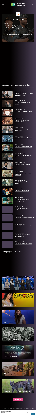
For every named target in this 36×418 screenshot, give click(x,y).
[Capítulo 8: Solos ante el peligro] (7, 147)
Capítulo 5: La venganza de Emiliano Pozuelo (22, 121)
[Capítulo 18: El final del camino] (7, 244)
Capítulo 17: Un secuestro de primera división (23, 235)
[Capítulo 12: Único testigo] (7, 191)
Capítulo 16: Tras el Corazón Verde (24, 226)
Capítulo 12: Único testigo (22, 190)
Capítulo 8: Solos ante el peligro (23, 146)
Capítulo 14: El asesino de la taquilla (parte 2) (22, 209)
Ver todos (18, 399)
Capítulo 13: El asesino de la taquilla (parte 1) (22, 200)
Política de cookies (10, 416)
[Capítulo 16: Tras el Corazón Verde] (7, 226)
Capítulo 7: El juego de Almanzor (23, 137)
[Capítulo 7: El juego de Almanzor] (7, 138)
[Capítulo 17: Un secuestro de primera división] (7, 235)
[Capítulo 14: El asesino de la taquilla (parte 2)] (7, 209)
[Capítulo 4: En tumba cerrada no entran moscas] (7, 112)
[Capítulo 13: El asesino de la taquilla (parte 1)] (7, 200)
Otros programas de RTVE (12, 252)
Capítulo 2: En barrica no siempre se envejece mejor (24, 94)
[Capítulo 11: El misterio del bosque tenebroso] (7, 182)
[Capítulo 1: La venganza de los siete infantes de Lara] (7, 156)
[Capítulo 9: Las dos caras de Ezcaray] (7, 165)
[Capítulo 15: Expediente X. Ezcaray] (7, 217)
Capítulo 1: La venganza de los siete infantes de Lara (23, 156)
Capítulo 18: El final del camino (23, 243)
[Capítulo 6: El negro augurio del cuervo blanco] (7, 129)
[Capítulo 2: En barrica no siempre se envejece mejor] (7, 94)
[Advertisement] (18, 63)
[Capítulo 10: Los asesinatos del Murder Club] (7, 173)
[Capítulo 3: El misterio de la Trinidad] (7, 103)
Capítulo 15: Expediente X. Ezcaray (24, 217)
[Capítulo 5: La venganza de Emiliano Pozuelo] (7, 120)
